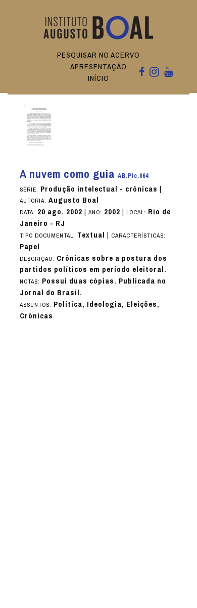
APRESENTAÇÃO (98, 67)
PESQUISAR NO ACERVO (98, 55)
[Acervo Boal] (99, 27)
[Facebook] (141, 72)
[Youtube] (168, 72)
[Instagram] (154, 72)
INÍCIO (98, 78)
